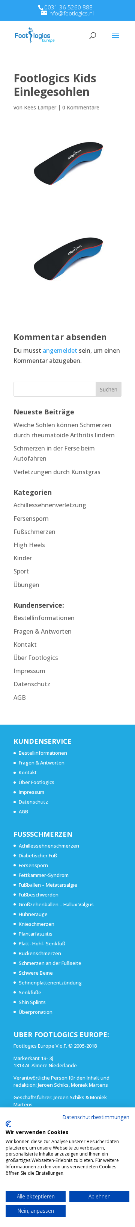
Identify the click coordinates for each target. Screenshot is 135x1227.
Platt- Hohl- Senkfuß (42, 943)
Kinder (23, 558)
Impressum (29, 671)
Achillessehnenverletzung (50, 505)
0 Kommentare (80, 107)
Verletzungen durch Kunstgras (57, 472)
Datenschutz (32, 684)
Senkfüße (30, 992)
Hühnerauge (33, 914)
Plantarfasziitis (35, 933)
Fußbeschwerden (38, 894)
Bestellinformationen (44, 618)
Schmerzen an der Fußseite (50, 963)
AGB (20, 697)
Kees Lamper (40, 107)
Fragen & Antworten (43, 631)
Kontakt (25, 644)
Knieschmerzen (36, 924)
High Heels (29, 545)
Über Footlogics (36, 658)
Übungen (26, 585)
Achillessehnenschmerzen (49, 845)
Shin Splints (32, 1002)
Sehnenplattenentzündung (50, 982)
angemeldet (60, 350)
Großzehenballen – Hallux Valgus (56, 904)
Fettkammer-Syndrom (44, 875)
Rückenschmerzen (40, 953)
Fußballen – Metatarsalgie (48, 884)
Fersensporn (31, 518)
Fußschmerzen (35, 532)
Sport (21, 571)
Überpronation (35, 1012)
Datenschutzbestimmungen (95, 1117)
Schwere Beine (36, 972)
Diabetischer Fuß (38, 855)
